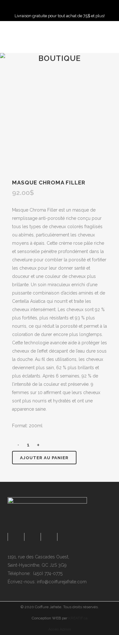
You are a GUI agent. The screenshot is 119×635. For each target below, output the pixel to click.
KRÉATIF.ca (78, 618)
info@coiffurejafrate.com (62, 581)
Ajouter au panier (44, 457)
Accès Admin (59, 629)
